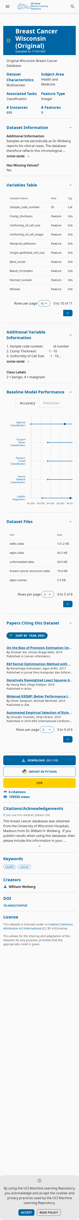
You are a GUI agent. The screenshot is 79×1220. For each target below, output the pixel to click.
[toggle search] (72, 6)
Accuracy (27, 403)
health (9, 867)
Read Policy (49, 1212)
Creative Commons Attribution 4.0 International (38, 926)
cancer (24, 867)
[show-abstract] (39, 846)
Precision (51, 403)
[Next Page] (68, 313)
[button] (39, 127)
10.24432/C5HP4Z (15, 905)
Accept (26, 1212)
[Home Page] (32, 6)
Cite (39, 783)
